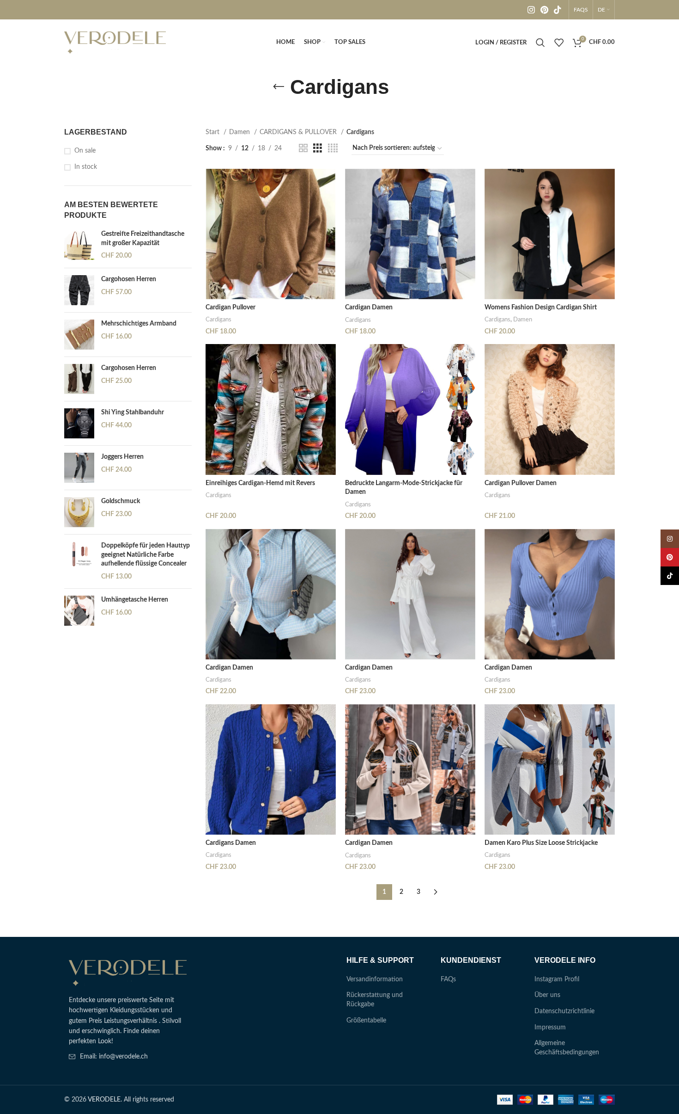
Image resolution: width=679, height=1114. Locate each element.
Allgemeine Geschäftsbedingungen (566, 1048)
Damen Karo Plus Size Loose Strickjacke (541, 843)
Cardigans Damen (231, 843)
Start (213, 132)
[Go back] (278, 87)
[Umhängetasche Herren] (79, 611)
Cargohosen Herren (128, 279)
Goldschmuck (120, 501)
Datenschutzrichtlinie (564, 1011)
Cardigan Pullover (230, 307)
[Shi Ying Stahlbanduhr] (79, 423)
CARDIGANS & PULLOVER (299, 132)
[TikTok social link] (557, 10)
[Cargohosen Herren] (79, 290)
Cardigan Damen (369, 307)
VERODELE (104, 1099)
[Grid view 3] (317, 148)
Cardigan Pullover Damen (521, 483)
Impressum (550, 1027)
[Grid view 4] (333, 148)
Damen (240, 132)
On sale (85, 151)
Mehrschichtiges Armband (138, 323)
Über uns (547, 995)
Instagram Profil (556, 979)
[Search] (540, 42)
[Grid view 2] (303, 148)
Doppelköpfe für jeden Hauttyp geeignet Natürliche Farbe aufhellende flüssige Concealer (145, 554)
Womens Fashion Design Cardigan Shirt (541, 307)
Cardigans (218, 319)
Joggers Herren (122, 457)
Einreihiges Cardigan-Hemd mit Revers (260, 483)
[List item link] (128, 1057)
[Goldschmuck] (79, 512)
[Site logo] (115, 42)
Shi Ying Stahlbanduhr (132, 412)
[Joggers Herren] (79, 468)
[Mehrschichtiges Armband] (79, 335)
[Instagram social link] (531, 10)
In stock (85, 167)
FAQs (448, 979)
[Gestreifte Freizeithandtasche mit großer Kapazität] (79, 245)
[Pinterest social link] (544, 10)
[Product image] (410, 234)
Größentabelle (366, 1020)
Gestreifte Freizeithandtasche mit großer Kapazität (142, 238)
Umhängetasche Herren (134, 600)
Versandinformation (374, 979)
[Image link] (128, 973)
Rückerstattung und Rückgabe (374, 1000)
